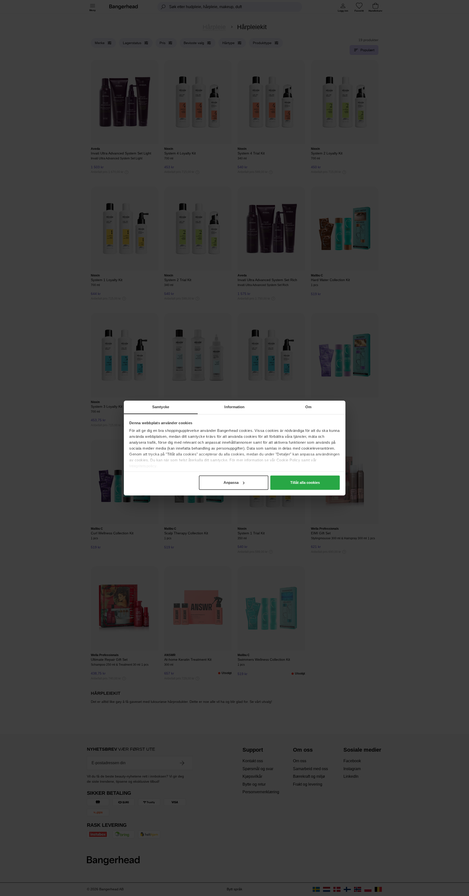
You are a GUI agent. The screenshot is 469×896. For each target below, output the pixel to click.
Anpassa (231, 482)
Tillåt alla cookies (305, 482)
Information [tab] (234, 407)
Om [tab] (308, 407)
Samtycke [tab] (160, 407)
